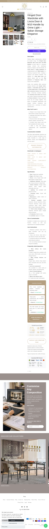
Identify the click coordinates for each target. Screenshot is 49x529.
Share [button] (30, 371)
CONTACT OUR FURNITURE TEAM (36, 341)
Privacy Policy (20, 502)
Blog (16, 499)
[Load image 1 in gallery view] (5, 37)
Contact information (43, 525)
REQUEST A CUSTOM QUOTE (34, 426)
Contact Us (20, 499)
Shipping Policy (27, 499)
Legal (26, 502)
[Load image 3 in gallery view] (16, 37)
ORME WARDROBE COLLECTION (35, 165)
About (4, 499)
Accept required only (13, 523)
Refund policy (25, 524)
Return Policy (34, 499)
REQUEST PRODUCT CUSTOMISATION (36, 146)
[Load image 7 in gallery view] (16, 42)
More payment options (37, 53)
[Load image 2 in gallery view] (11, 37)
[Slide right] (27, 489)
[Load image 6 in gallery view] (11, 42)
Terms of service (37, 524)
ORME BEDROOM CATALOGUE (34, 164)
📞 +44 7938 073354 (24, 509)
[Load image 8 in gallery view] (22, 42)
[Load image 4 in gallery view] (22, 37)
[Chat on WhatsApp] (46, 526)
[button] (2, 6)
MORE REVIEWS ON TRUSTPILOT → (36, 318)
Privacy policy (4, 526)
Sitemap (29, 502)
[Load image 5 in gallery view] (5, 42)
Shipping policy (43, 524)
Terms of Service (41, 499)
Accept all (13, 520)
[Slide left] (22, 489)
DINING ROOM (5, 485)
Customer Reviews (10, 499)
